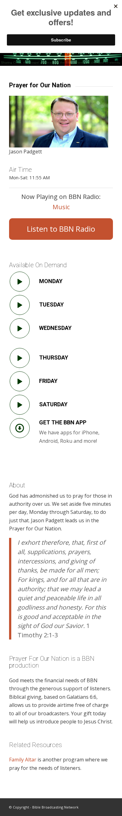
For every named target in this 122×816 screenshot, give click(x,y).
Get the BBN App (62, 422)
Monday (51, 281)
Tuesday (51, 304)
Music (61, 207)
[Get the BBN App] (20, 428)
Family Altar (22, 759)
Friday (48, 381)
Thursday (53, 357)
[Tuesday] (20, 305)
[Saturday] (20, 405)
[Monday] (20, 282)
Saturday (53, 404)
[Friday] (20, 381)
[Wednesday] (20, 328)
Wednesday (55, 328)
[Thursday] (20, 358)
